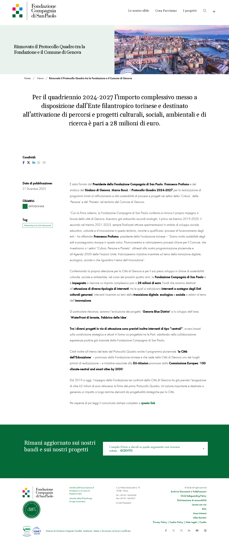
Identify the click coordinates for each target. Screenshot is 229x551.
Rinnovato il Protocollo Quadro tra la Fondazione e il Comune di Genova (90, 78)
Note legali (191, 522)
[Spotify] (205, 530)
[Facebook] (166, 530)
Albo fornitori (199, 517)
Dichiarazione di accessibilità (191, 500)
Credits (202, 522)
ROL (204, 509)
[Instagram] (181, 530)
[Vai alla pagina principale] (36, 11)
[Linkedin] (189, 530)
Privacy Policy (160, 522)
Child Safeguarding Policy (193, 496)
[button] (190, 10)
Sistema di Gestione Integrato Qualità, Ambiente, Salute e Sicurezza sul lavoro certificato (88, 530)
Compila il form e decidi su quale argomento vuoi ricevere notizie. (144, 449)
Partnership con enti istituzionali (37, 225)
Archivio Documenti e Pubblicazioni (188, 491)
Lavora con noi (199, 504)
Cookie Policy (176, 522)
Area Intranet (199, 513)
